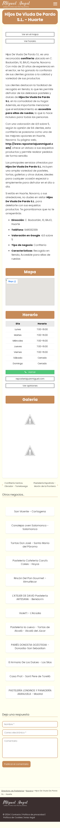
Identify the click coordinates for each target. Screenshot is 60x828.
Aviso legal (29, 817)
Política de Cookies (13, 817)
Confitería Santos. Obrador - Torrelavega (16, 485)
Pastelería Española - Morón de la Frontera (45, 485)
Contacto (16, 814)
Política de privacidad (33, 814)
